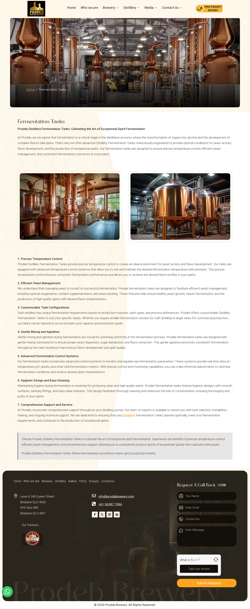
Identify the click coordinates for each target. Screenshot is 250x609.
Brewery (47, 481)
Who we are (89, 8)
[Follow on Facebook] (95, 514)
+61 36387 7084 (110, 504)
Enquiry (94, 481)
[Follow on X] (102, 514)
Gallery (72, 481)
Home (71, 8)
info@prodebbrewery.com (116, 496)
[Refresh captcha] (216, 559)
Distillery (129, 415)
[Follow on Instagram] (109, 514)
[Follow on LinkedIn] (117, 514)
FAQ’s (83, 481)
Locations (107, 481)
